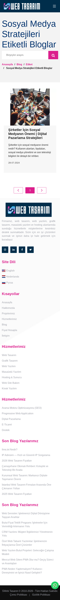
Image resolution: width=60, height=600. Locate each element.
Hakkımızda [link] (8, 308)
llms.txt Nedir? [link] (9, 449)
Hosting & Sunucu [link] (12, 377)
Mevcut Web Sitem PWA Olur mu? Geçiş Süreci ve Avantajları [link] (28, 561)
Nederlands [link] (12, 276)
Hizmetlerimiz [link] (9, 319)
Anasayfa (7, 64)
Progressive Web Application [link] (17, 413)
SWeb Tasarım (10, 591)
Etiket (29, 64)
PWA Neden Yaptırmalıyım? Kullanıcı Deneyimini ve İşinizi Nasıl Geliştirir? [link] (22, 571)
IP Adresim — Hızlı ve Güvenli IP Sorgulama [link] (26, 455)
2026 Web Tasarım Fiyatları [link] (17, 460)
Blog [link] (4, 324)
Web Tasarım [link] (9, 355)
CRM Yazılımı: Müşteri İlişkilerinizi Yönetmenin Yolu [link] (27, 534)
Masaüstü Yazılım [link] (11, 371)
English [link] (10, 270)
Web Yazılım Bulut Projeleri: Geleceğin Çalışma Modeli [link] (28, 552)
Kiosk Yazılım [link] (9, 388)
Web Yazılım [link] (9, 366)
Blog (19, 64)
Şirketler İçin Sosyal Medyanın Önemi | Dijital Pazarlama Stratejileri (27, 134)
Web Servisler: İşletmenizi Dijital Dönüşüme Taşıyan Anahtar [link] (26, 515)
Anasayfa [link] (7, 302)
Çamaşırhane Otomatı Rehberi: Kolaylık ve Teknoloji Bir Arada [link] (25, 468)
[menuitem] (30, 271)
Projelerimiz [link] (8, 313)
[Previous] (18, 190)
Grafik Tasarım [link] (10, 360)
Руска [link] (9, 282)
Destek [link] (6, 430)
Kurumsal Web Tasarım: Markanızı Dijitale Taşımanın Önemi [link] (24, 477)
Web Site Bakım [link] (10, 383)
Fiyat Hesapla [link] (9, 330)
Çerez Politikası (18, 594)
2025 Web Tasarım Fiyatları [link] (17, 494)
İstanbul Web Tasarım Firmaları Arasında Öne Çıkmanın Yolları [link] (26, 486)
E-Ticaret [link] (7, 424)
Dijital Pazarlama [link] (11, 419)
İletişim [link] (6, 335)
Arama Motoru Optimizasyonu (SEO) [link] (22, 408)
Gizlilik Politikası (41, 594)
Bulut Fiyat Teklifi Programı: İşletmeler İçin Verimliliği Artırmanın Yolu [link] (24, 524)
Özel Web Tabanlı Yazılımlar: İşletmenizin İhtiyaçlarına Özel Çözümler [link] (24, 543)
